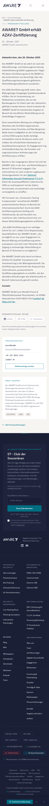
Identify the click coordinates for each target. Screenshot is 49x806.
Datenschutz (21, 525)
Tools (5, 680)
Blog (5, 642)
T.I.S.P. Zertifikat (33, 615)
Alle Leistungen (9, 573)
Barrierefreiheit (14, 780)
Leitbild (29, 776)
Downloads (7, 664)
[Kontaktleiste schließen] (44, 802)
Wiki (5, 647)
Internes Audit (33, 578)
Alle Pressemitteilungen (15, 425)
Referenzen (31, 667)
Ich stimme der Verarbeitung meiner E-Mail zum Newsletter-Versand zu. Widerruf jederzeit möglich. (26, 522)
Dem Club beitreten (24, 508)
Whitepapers (8, 654)
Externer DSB (32, 588)
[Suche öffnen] (30, 5)
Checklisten (8, 659)
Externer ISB (32, 583)
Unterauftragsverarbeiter (17, 773)
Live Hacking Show (10, 610)
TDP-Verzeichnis (34, 773)
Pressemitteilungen (14, 18)
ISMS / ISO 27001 (34, 573)
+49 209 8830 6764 (14, 355)
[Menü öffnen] (43, 5)
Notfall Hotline (13, 753)
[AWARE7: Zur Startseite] (12, 5)
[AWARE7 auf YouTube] (27, 545)
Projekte (30, 682)
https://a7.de (8, 301)
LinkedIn (10, 319)
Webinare (7, 670)
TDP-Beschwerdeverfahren (15, 776)
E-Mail (23, 319)
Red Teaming (8, 583)
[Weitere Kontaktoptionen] (37, 802)
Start (3, 18)
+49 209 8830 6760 (14, 746)
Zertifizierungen (33, 653)
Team (29, 648)
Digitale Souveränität (35, 658)
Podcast (6, 675)
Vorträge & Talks (33, 687)
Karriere (30, 692)
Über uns (30, 643)
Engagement (32, 662)
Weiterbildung (35, 602)
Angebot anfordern (34, 713)
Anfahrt (30, 718)
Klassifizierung (27, 780)
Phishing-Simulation (11, 615)
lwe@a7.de (38, 298)
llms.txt (37, 780)
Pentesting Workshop (35, 620)
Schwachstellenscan (11, 588)
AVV (38, 770)
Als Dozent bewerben (36, 753)
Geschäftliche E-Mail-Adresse (17, 496)
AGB (32, 770)
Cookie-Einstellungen (24, 783)
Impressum (13, 770)
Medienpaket (32, 697)
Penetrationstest (10, 578)
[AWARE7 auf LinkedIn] (22, 545)
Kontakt (30, 709)
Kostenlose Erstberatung (21, 802)
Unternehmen (34, 637)
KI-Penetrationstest (11, 592)
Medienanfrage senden (24, 366)
